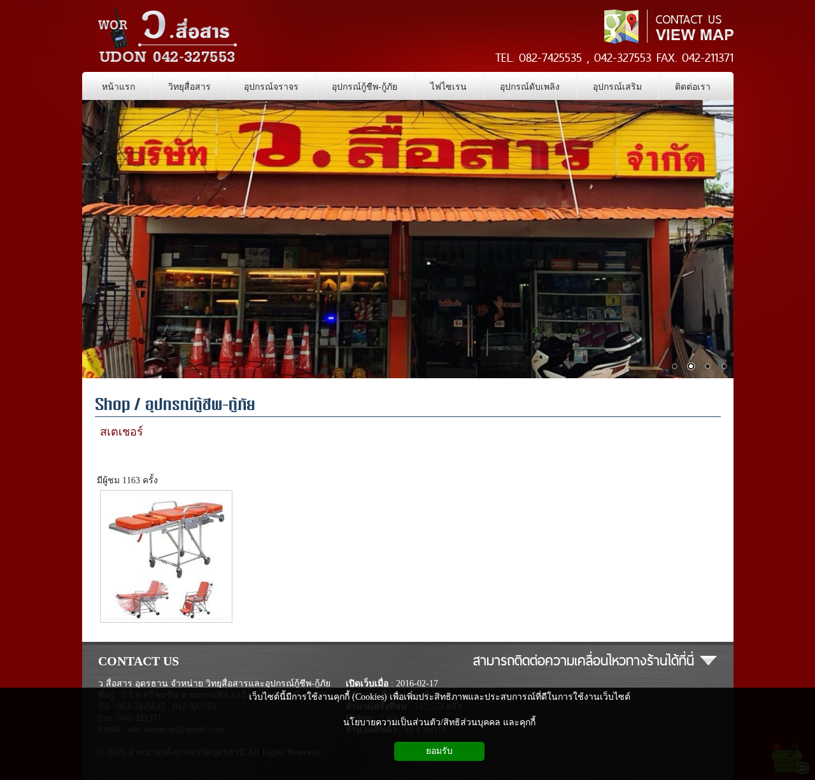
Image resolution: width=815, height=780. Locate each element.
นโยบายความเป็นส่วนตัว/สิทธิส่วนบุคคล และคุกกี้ (439, 722)
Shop (113, 406)
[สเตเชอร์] (166, 621)
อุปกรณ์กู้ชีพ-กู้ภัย (200, 406)
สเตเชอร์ (121, 431)
